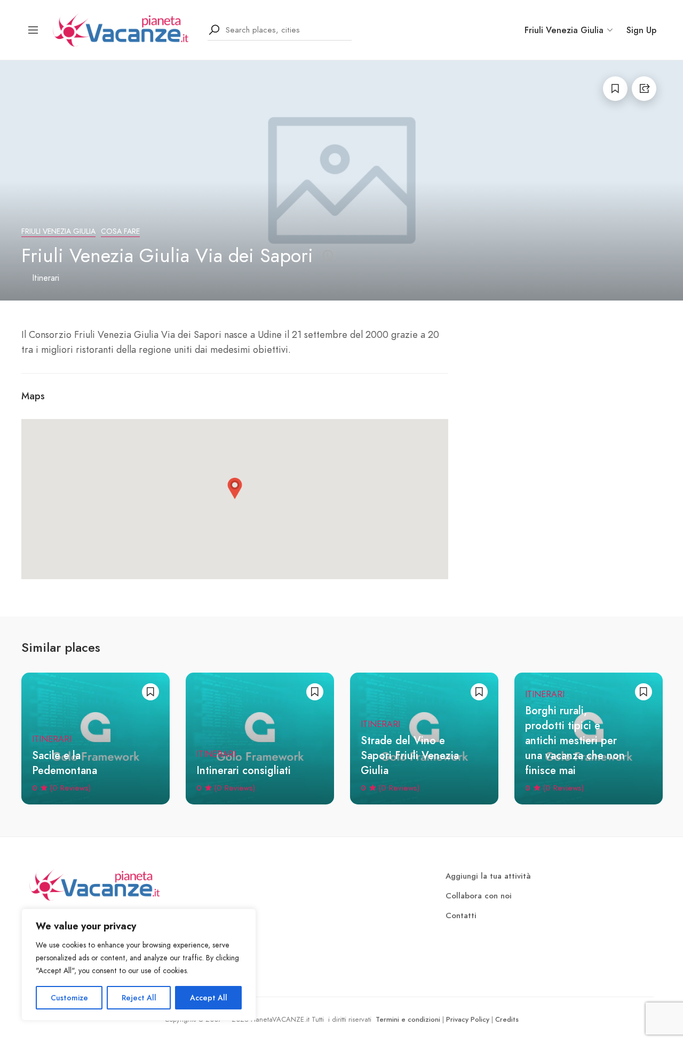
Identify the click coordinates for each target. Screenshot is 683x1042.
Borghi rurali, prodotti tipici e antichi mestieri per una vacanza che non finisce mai (575, 740)
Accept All (208, 997)
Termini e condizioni (408, 1019)
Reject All (139, 997)
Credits (507, 1019)
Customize (69, 997)
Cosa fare (120, 231)
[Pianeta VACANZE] (123, 29)
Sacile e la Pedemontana (64, 763)
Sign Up (641, 30)
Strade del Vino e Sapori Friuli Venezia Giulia (410, 755)
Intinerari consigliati (243, 770)
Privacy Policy (467, 1019)
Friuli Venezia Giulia (58, 231)
